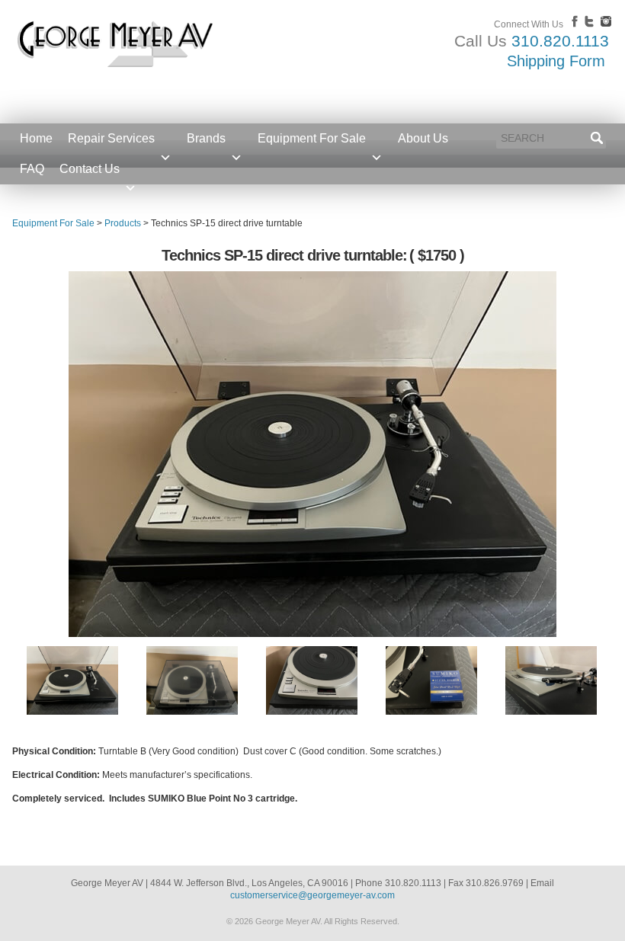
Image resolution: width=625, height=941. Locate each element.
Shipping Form (556, 61)
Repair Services (111, 138)
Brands (206, 138)
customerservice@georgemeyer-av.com (312, 895)
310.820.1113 (560, 41)
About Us (423, 138)
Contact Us (89, 168)
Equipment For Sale (312, 138)
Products (122, 223)
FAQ (32, 168)
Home (36, 138)
